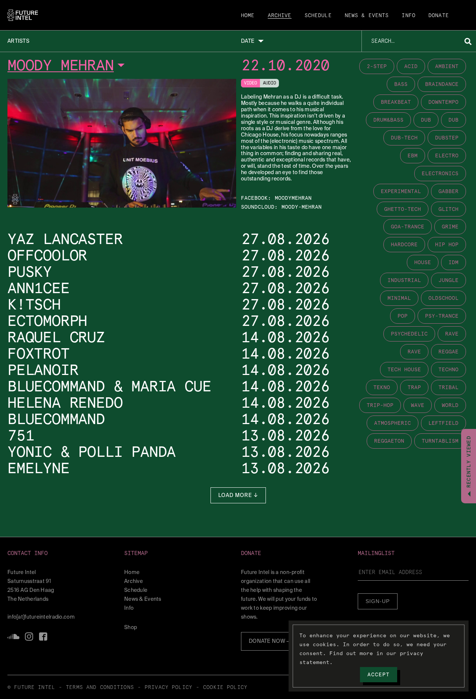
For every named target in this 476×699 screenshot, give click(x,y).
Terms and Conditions (100, 687)
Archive (280, 15)
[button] (62, 553)
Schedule (318, 15)
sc (13, 636)
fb (43, 636)
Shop (130, 627)
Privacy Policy (168, 687)
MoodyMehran (293, 198)
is (29, 636)
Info (408, 15)
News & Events (367, 15)
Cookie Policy (225, 687)
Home (248, 15)
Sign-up (378, 601)
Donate (438, 15)
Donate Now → (269, 641)
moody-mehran (302, 207)
